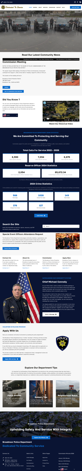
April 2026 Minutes (63, 466)
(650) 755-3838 (7, 2)
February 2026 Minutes (64, 461)
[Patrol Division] (14, 393)
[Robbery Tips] (41, 393)
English (8, 115)
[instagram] (75, 2)
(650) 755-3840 (8, 457)
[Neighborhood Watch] (67, 393)
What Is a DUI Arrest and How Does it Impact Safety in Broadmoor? (58, 59)
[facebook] (77, 2)
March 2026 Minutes (64, 463)
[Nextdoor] (80, 2)
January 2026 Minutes (64, 458)
